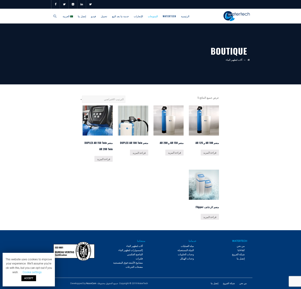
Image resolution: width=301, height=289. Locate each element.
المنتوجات (153, 16)
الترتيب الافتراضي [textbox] (114, 99)
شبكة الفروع (238, 254)
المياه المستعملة (185, 250)
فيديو (93, 16)
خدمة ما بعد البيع (120, 16)
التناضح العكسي (135, 254)
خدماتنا (192, 241)
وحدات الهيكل (187, 258)
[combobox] (103, 99)
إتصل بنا (82, 16)
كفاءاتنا (241, 250)
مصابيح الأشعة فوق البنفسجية (128, 262)
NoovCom (91, 283)
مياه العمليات (187, 246)
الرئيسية (185, 16)
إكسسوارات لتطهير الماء (130, 250)
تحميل (104, 16)
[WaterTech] (236, 16)
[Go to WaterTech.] (249, 59)
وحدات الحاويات (186, 254)
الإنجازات (138, 16)
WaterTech (169, 16)
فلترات (139, 258)
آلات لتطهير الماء (134, 246)
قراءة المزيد (209, 152)
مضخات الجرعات (134, 267)
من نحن (241, 246)
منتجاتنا (141, 241)
